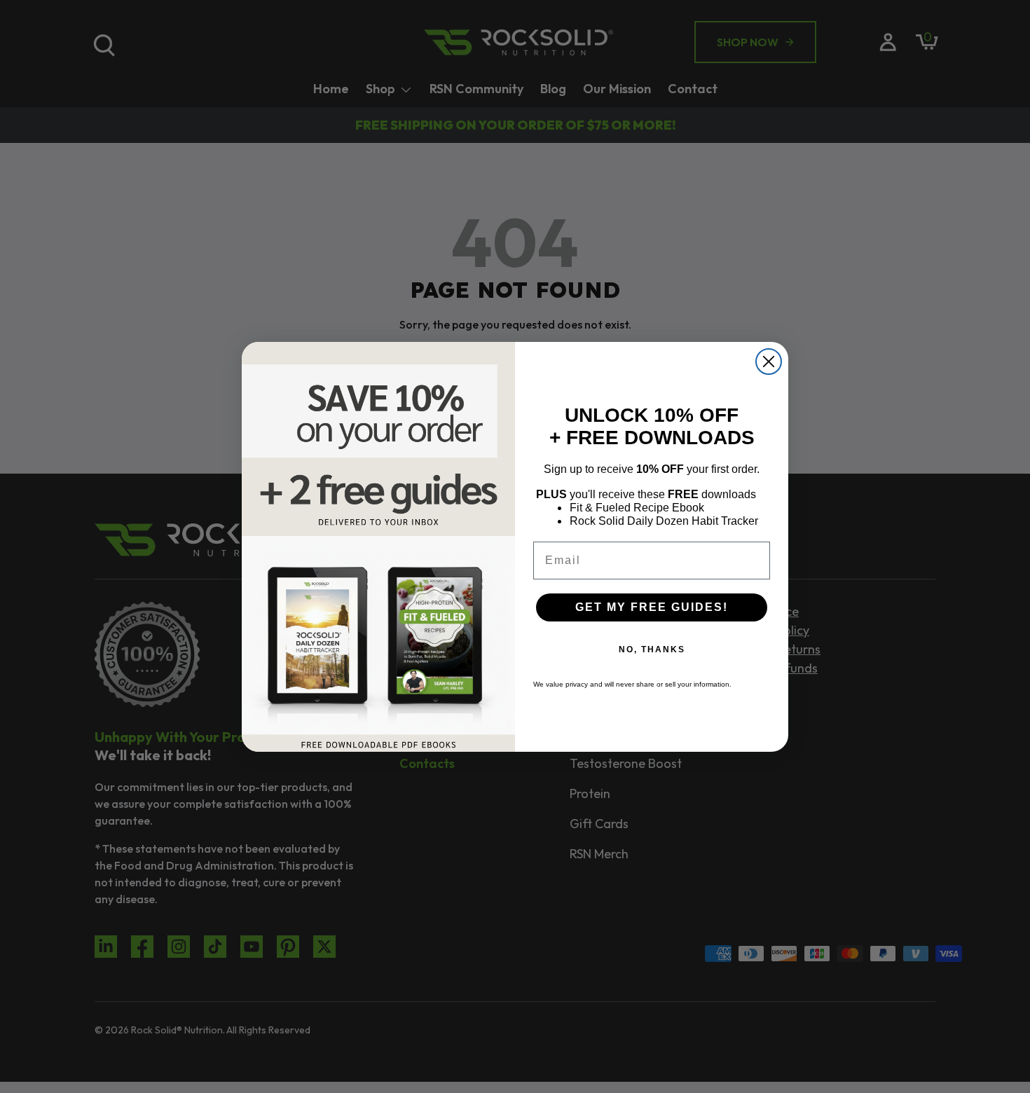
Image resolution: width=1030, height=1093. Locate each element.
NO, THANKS (652, 649)
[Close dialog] (768, 361)
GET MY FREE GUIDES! (651, 607)
